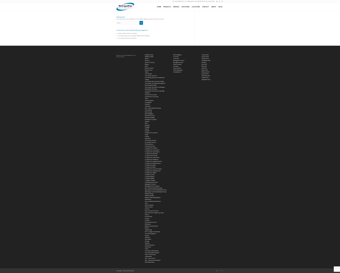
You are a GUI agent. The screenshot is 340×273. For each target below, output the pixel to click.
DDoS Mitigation (149, 114)
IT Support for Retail (150, 167)
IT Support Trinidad (150, 180)
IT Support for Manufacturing (152, 163)
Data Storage (148, 112)
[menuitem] (159, 7)
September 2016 (206, 60)
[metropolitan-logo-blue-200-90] (125, 7)
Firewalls (147, 125)
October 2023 (205, 55)
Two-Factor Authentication (152, 251)
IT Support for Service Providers (153, 169)
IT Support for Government (152, 157)
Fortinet (147, 129)
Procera (147, 218)
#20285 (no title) (149, 55)
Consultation (148, 102)
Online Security (177, 64)
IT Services (176, 58)
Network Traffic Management (152, 197)
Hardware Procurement (151, 133)
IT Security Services (150, 146)
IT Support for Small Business (153, 171)
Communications (149, 100)
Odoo (146, 203)
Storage (147, 241)
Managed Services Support (152, 186)
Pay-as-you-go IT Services (152, 211)
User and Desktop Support (152, 252)
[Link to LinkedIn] (217, 1)
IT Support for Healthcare (151, 159)
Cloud (146, 98)
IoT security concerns (150, 140)
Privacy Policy (148, 216)
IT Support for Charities (151, 148)
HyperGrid (147, 138)
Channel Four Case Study (151, 96)
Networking (148, 199)
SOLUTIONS (148, 239)
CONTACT (147, 104)
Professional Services (151, 222)
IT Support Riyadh (149, 178)
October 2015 (205, 77)
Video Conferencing (150, 254)
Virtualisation (148, 256)
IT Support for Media (150, 165)
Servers (147, 235)
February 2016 (205, 72)
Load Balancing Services (151, 182)
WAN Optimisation (150, 262)
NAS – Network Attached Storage (153, 188)
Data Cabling (148, 110)
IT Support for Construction (152, 150)
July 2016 (204, 62)
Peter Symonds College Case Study (154, 213)
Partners (147, 209)
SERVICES (147, 237)
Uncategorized (177, 72)
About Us (147, 60)
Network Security (149, 195)
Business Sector (149, 68)
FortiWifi (147, 131)
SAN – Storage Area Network (152, 231)
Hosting (147, 136)
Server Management (150, 233)
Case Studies (148, 74)
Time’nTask (148, 247)
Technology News (178, 70)
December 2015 (206, 76)
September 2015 (206, 79)
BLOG (146, 66)
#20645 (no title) (149, 56)
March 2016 (205, 70)
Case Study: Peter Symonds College (154, 81)
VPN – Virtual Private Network (153, 260)
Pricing (146, 214)
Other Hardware (149, 205)
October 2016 (205, 58)
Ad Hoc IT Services (150, 62)
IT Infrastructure (149, 144)
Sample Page (148, 230)
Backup (147, 64)
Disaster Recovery (150, 115)
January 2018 (205, 56)
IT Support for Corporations (152, 152)
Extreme (147, 121)
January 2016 (205, 74)
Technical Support (150, 245)
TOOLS (146, 249)
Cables (147, 72)
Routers (147, 228)
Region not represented (151, 226)
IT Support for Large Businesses (153, 161)
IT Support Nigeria (149, 176)
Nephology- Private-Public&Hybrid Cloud (155, 190)
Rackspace (148, 224)
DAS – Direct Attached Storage (153, 108)
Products (147, 220)
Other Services (149, 207)
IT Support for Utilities (150, 173)
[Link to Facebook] (219, 1)
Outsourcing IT (177, 68)
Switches (147, 243)
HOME (146, 134)
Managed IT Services (150, 184)
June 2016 (204, 64)
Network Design (149, 193)
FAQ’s (146, 123)
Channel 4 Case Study (151, 94)
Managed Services (178, 62)
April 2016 (204, 68)
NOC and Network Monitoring (152, 201)
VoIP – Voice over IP (150, 258)
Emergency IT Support (151, 119)
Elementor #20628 (149, 117)
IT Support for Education (151, 153)
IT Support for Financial (151, 155)
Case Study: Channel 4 (151, 76)
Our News (175, 66)
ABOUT (147, 58)
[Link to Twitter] (222, 1)
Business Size (148, 70)
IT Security (176, 56)
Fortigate (147, 127)
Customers (148, 106)
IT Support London (150, 174)
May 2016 (204, 66)
